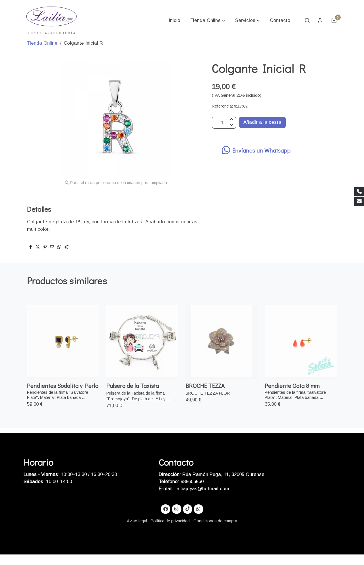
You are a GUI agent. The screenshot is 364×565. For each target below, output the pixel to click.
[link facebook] (165, 508)
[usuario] (320, 20)
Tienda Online (42, 43)
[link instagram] (176, 508)
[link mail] (359, 201)
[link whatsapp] (198, 508)
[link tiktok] (187, 508)
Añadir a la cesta (262, 122)
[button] (207, 20)
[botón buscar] (307, 20)
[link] (51, 20)
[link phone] (359, 191)
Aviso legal (137, 521)
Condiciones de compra (215, 521)
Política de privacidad (170, 521)
